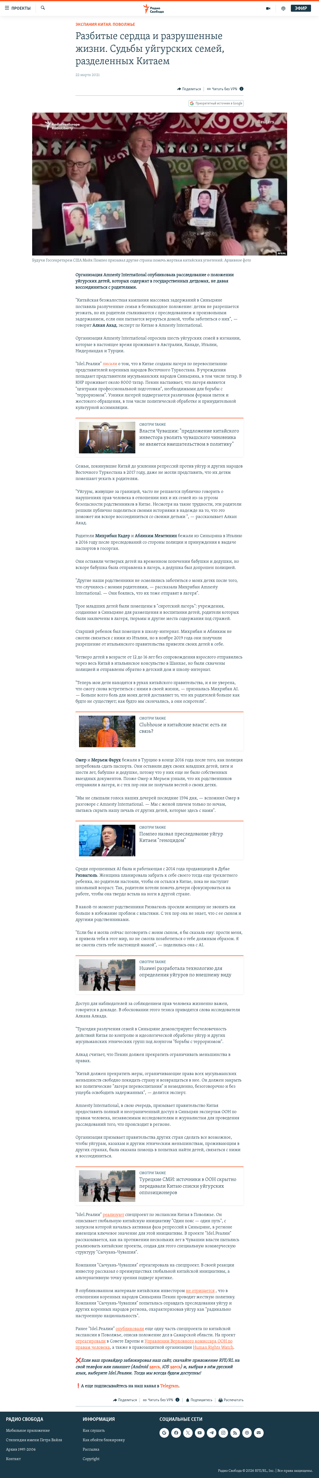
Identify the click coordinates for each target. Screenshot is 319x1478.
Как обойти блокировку (104, 1440)
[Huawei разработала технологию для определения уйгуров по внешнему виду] (107, 975)
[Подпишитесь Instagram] (223, 1432)
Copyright (91, 1459)
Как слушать (94, 1431)
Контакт (13, 1459)
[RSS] (235, 1432)
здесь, (154, 1367)
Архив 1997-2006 (21, 1450)
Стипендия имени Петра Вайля (34, 1440)
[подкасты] (283, 8)
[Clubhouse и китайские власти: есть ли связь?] (107, 731)
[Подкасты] (247, 1432)
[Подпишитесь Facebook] (176, 1432)
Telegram (169, 1386)
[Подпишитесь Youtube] (199, 1432)
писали (110, 364)
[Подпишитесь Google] (164, 1432)
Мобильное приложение (28, 1431)
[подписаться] (258, 1432)
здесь (175, 1367)
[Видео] (268, 8)
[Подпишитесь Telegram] (211, 1432)
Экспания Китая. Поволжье (105, 25)
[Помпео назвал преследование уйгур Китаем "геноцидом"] (107, 840)
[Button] (189, 89)
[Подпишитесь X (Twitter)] (188, 1432)
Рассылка (91, 1450)
